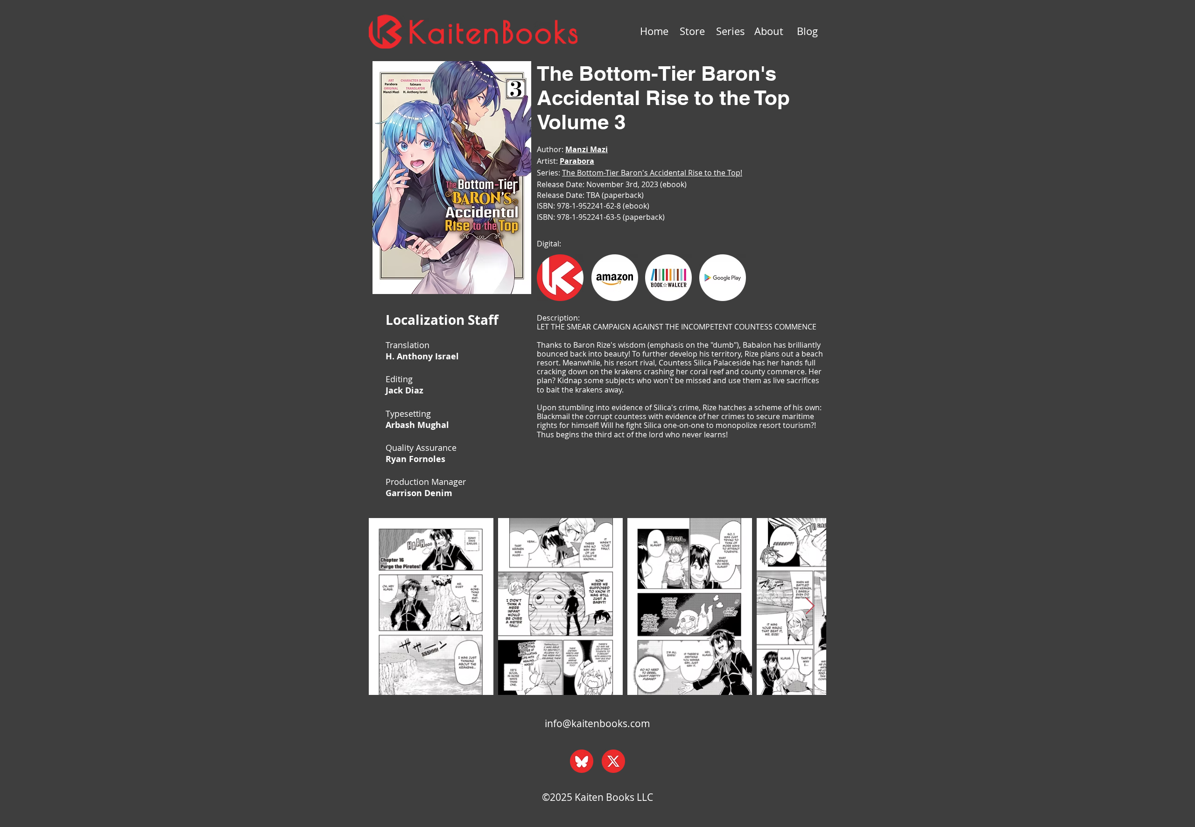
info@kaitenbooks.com (597, 723)
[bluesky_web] (581, 761)
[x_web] (613, 761)
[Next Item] (810, 606)
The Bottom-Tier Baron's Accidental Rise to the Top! (652, 173)
